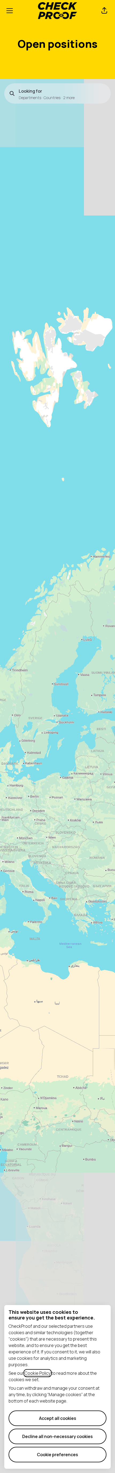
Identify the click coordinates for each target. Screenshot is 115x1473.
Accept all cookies (57, 1418)
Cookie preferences (57, 1455)
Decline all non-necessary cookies (57, 1436)
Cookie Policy (38, 1373)
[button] (104, 10)
